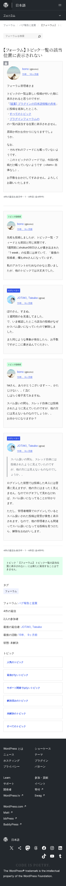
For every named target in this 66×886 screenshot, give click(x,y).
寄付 (39, 789)
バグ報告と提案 (27, 25)
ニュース (8, 754)
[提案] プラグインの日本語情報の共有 (33, 103)
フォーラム (9, 15)
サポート (8, 783)
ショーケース (43, 748)
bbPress (10, 818)
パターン (40, 766)
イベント (40, 783)
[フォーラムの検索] (39, 36)
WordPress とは (13, 748)
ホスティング (11, 760)
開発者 (7, 789)
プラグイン (41, 760)
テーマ (39, 754)
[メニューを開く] (60, 5)
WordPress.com (14, 806)
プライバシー (11, 766)
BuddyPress (12, 824)
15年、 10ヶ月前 (30, 74)
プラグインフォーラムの (24, 119)
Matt (8, 812)
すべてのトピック (20, 113)
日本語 (15, 839)
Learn (6, 777)
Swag (40, 795)
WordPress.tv (13, 795)
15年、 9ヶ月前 (24, 229)
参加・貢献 (41, 777)
